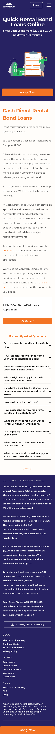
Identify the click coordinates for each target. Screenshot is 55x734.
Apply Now (27, 92)
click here (8, 250)
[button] (48, 5)
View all (27, 468)
